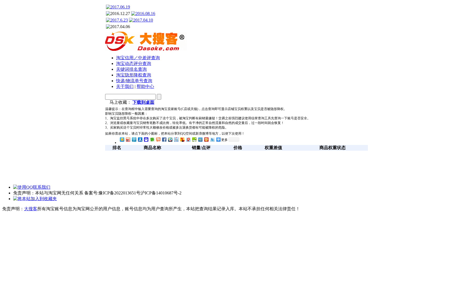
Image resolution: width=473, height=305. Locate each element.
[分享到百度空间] (194, 139)
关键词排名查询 (131, 69)
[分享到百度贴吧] (176, 139)
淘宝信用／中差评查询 (138, 57)
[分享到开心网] (206, 139)
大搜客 (30, 208)
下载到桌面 (143, 102)
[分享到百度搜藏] (146, 139)
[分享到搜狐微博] (182, 139)
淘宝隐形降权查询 (133, 75)
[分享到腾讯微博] (134, 139)
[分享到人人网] (140, 139)
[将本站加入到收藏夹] (35, 198)
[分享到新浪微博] (128, 139)
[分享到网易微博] (188, 139)
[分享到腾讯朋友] (152, 139)
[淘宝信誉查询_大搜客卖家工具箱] (146, 49)
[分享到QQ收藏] (170, 139)
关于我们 (125, 86)
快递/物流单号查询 (134, 80)
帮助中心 (145, 86)
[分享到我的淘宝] (158, 139)
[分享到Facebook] (164, 139)
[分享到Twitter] (212, 139)
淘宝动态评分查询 (133, 63)
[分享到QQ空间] (122, 139)
